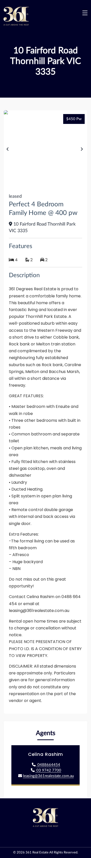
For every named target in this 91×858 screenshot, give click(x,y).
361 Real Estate (37, 852)
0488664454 (48, 765)
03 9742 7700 (48, 770)
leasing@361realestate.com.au (48, 776)
